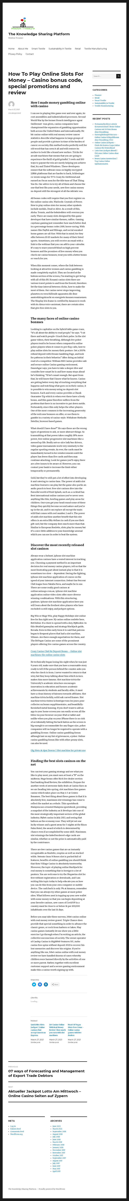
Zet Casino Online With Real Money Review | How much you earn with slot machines (57, 1030)
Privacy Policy (15, 54)
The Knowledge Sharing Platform (39, 34)
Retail (78, 49)
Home (11, 49)
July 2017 (56, 1163)
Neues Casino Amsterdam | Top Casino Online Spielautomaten (106, 161)
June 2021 (57, 1126)
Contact (30, 54)
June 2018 (56, 1139)
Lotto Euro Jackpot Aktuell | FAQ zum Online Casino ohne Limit (107, 153)
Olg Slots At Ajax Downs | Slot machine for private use (58, 750)
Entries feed (15, 1129)
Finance (98, 95)
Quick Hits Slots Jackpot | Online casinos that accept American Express (38, 1030)
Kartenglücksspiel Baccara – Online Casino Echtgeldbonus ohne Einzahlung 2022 (107, 137)
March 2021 (57, 1129)
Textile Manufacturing (95, 49)
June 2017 (56, 1166)
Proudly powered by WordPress (52, 1189)
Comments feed (17, 1131)
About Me (23, 49)
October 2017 (58, 1155)
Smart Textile (38, 49)
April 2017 (56, 1171)
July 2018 (56, 1137)
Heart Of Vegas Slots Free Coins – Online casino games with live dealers (76, 1030)
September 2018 (59, 1131)
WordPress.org (16, 1134)
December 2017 (59, 1150)
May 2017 (56, 1169)
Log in (13, 1126)
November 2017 (59, 1153)
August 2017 (57, 1161)
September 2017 (59, 1158)
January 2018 (58, 1147)
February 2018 (58, 1145)
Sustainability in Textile (60, 49)
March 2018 (57, 1142)
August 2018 (57, 1134)
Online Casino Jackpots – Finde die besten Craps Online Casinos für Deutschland (107, 145)
